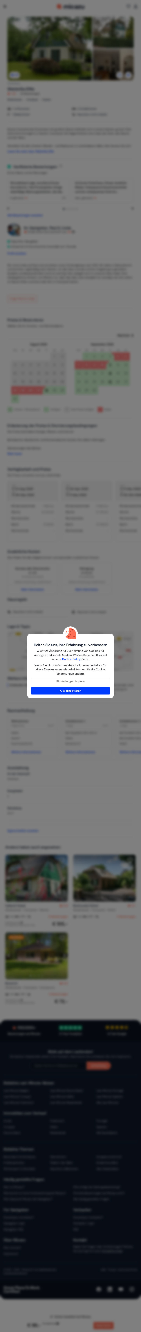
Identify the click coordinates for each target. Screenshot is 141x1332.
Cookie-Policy (71, 659)
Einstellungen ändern (70, 681)
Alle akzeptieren (70, 691)
